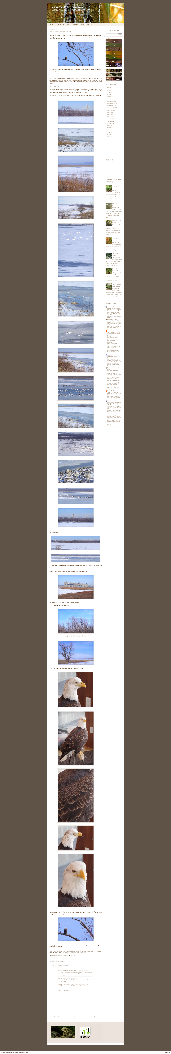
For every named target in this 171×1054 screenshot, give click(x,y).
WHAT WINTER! (111, 332)
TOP (169, 1052)
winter (70, 31)
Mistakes (75, 24)
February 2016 (110, 123)
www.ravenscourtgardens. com (65, 984)
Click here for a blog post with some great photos (74, 952)
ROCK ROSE (110, 331)
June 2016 (109, 114)
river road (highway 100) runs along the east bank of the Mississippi (68, 911)
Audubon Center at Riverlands (78, 78)
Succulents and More (112, 401)
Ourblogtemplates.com (20, 1052)
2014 (108, 130)
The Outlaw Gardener (112, 390)
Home (51, 24)
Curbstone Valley (111, 415)
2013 (108, 132)
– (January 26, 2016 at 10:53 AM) (81, 984)
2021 (108, 90)
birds (64, 31)
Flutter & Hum (110, 355)
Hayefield (109, 342)
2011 (108, 136)
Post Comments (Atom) (78, 1018)
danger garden (111, 306)
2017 (108, 96)
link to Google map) (54, 86)
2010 (108, 139)
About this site (60, 24)
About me (89, 24)
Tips (68, 24)
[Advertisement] (114, 149)
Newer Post (57, 1016)
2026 (108, 88)
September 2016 (111, 108)
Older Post (94, 1016)
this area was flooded (59, 95)
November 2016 (111, 103)
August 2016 (110, 110)
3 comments (59, 965)
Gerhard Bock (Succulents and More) (67, 970)
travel (67, 31)
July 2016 (109, 112)
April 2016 (109, 119)
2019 (108, 92)
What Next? (110, 392)
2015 (108, 127)
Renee (60, 978)
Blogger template (6, 1052)
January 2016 (110, 125)
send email (65, 965)
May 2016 (109, 116)
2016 (108, 99)
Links (82, 24)
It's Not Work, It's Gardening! (67, 7)
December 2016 (111, 101)
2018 (108, 94)
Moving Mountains (112, 416)
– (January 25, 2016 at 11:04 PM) (69, 978)
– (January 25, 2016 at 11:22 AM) (84, 970)
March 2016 (110, 121)
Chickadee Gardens (112, 319)
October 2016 (110, 105)
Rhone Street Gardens (113, 380)
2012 (108, 134)
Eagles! (52, 30)
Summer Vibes (111, 320)
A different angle (111, 382)
